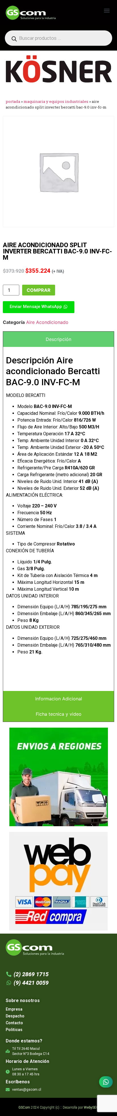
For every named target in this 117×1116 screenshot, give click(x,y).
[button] (106, 10)
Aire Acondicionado (47, 322)
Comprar (39, 290)
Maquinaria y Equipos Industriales (56, 101)
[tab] (58, 339)
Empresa (14, 1009)
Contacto (14, 1023)
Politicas (14, 1029)
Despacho (15, 1016)
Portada (13, 101)
